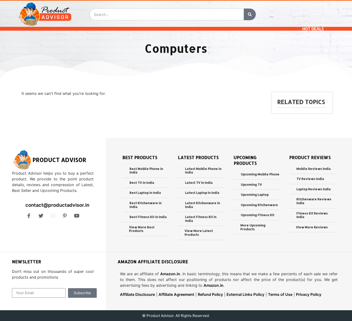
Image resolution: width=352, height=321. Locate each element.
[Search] (250, 14)
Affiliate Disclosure (137, 294)
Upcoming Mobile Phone (260, 174)
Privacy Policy (308, 294)
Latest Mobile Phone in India (203, 170)
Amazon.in (170, 273)
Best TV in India (142, 182)
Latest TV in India (199, 182)
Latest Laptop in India (202, 193)
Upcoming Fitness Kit (257, 215)
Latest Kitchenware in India (202, 205)
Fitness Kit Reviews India (312, 215)
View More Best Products (141, 229)
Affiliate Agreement (176, 294)
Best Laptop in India (145, 193)
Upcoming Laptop (255, 194)
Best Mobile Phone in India (146, 170)
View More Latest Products (199, 232)
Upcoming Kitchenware (259, 205)
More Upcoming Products (253, 227)
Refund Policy (210, 294)
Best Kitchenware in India (146, 205)
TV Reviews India (310, 179)
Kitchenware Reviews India (313, 201)
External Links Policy (245, 294)
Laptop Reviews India (313, 189)
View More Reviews (312, 227)
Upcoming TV (251, 184)
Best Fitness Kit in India (148, 217)
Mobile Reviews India (313, 169)
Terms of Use (280, 294)
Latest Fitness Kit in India (200, 219)
